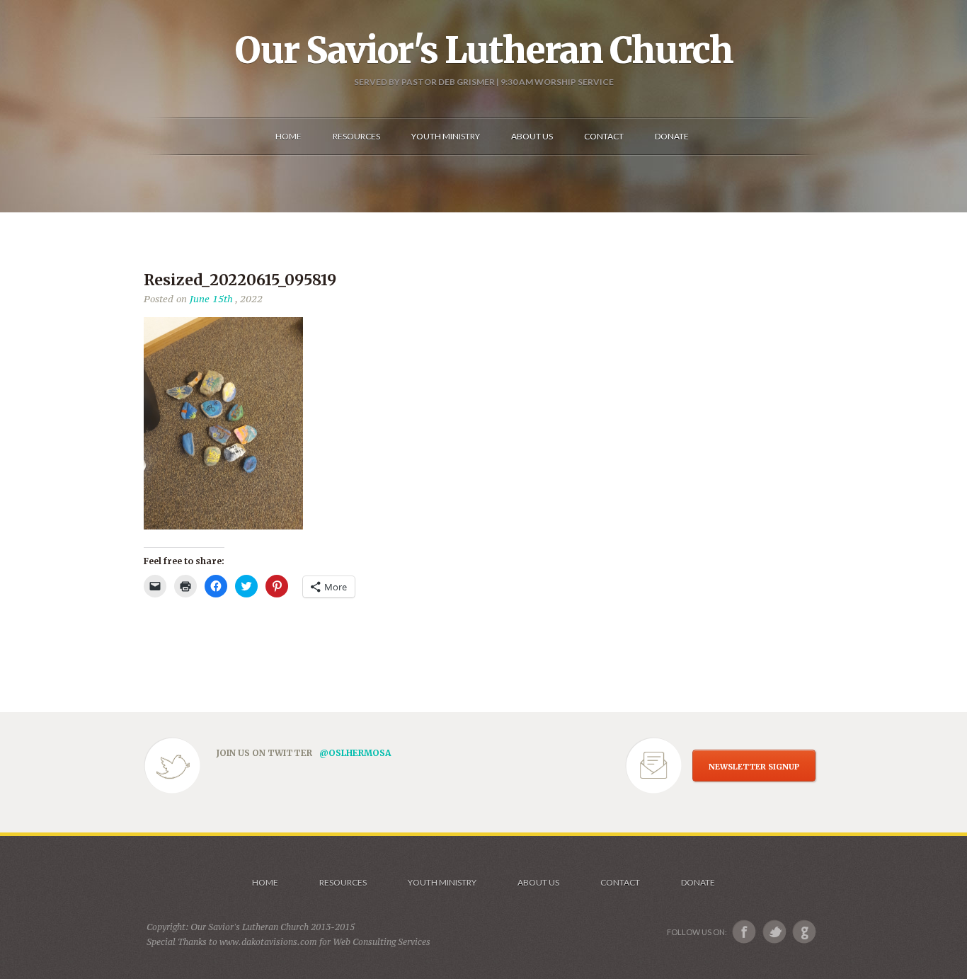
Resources (343, 882)
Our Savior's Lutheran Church (484, 50)
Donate (698, 882)
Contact (620, 882)
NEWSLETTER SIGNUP (754, 767)
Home (265, 882)
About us (538, 882)
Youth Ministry (442, 882)
